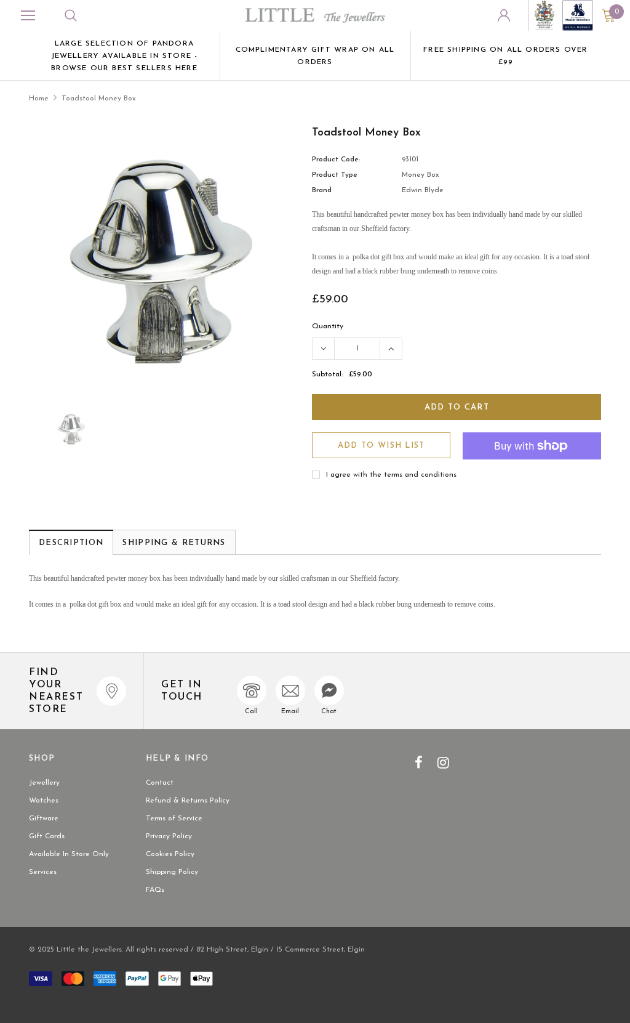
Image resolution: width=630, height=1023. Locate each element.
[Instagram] (443, 762)
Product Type (334, 175)
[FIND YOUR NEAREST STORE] (111, 691)
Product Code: (336, 159)
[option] (124, 55)
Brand (322, 190)
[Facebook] (419, 762)
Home (39, 98)
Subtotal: (327, 374)
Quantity (327, 326)
